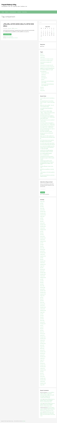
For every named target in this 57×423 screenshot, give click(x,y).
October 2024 (42, 228)
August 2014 (42, 346)
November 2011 (43, 356)
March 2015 (42, 345)
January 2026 (42, 209)
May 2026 (41, 204)
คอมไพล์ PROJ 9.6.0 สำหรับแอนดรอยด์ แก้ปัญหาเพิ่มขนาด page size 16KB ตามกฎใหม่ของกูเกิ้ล (47, 158)
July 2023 (41, 242)
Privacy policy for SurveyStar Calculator (46, 58)
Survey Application (13, 12)
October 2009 (42, 381)
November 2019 (43, 292)
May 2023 (41, 246)
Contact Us (42, 88)
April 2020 (42, 284)
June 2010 (42, 371)
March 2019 (42, 302)
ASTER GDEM (8, 37)
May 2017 (41, 328)
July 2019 (41, 297)
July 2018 (41, 313)
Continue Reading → (7, 34)
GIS (7, 36)
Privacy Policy (24, 12)
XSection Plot (43, 76)
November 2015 (43, 343)
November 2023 (43, 237)
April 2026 (42, 206)
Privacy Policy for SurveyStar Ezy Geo (46, 60)
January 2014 (42, 350)
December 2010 (42, 365)
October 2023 (42, 239)
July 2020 (41, 279)
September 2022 (43, 256)
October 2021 (42, 262)
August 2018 (42, 312)
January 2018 (42, 322)
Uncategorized (11, 36)
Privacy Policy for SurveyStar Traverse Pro (47, 66)
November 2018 (43, 307)
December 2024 (42, 224)
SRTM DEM (16, 37)
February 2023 (42, 249)
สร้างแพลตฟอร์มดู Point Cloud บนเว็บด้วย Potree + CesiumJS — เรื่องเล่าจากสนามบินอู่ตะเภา (47, 102)
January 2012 (42, 355)
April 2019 (42, 300)
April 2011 (42, 361)
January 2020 (42, 289)
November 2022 (43, 252)
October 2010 (42, 368)
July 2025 (41, 218)
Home (3, 12)
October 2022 (42, 254)
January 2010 (42, 376)
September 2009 (43, 383)
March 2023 (42, 247)
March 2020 (42, 285)
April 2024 (42, 234)
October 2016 (42, 340)
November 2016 (43, 338)
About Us (6, 12)
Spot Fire (42, 79)
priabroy (10, 28)
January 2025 (42, 223)
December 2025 (42, 211)
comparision (12, 37)
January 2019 (42, 305)
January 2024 (42, 236)
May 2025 (41, 221)
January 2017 (42, 335)
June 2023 (42, 244)
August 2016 (42, 341)
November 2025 (43, 213)
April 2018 (42, 318)
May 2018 (41, 317)
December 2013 (42, 351)
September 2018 (43, 310)
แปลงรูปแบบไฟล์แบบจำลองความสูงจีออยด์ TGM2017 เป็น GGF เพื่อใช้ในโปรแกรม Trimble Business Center (47, 400)
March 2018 (42, 320)
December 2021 (42, 261)
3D (6, 36)
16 (53, 32)
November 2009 (43, 379)
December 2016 (42, 336)
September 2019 (43, 294)
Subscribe (42, 192)
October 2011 (42, 358)
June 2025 (42, 219)
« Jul (41, 39)
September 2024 (43, 229)
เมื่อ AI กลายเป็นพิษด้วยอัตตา (44, 154)
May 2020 (41, 282)
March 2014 (42, 348)
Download (19, 12)
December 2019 (42, 290)
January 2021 (42, 270)
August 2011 (42, 360)
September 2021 (43, 264)
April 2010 (42, 373)
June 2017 (42, 327)
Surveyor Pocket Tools (45, 72)
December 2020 (42, 272)
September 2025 (43, 214)
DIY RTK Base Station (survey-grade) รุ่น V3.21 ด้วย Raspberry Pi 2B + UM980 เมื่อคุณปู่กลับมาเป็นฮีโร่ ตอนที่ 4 (47, 117)
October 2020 (42, 275)
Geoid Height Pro (44, 77)
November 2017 (43, 323)
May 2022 (41, 259)
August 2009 (42, 384)
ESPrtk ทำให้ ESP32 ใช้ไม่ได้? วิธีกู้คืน (46, 111)
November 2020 (43, 274)
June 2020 (42, 280)
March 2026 (42, 208)
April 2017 (42, 330)
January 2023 (42, 251)
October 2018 (42, 308)
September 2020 (43, 277)
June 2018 (42, 315)
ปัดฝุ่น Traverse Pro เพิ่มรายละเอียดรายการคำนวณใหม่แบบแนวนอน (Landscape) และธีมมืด (47, 137)
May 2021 (41, 267)
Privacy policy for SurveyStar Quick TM (46, 65)
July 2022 (41, 257)
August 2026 (42, 201)
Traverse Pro (43, 74)
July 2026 (41, 203)
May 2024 (41, 233)
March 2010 (42, 374)
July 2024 (41, 231)
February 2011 (42, 363)
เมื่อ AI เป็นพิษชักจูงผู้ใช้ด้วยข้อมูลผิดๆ (46, 153)
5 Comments (15, 28)
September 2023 (43, 241)
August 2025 (42, 216)
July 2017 (41, 325)
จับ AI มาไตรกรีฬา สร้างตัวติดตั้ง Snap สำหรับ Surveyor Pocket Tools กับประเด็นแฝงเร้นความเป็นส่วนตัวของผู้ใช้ (47, 147)
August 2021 (42, 265)
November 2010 (43, 366)
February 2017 (42, 333)
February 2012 (42, 353)
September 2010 (43, 369)
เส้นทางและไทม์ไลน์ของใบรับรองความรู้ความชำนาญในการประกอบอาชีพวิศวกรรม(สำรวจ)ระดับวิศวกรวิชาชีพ (47, 130)
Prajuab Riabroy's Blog (9, 5)
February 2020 (42, 287)
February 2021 (42, 269)
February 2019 (42, 303)
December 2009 (42, 378)
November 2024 (43, 226)
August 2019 (42, 295)
